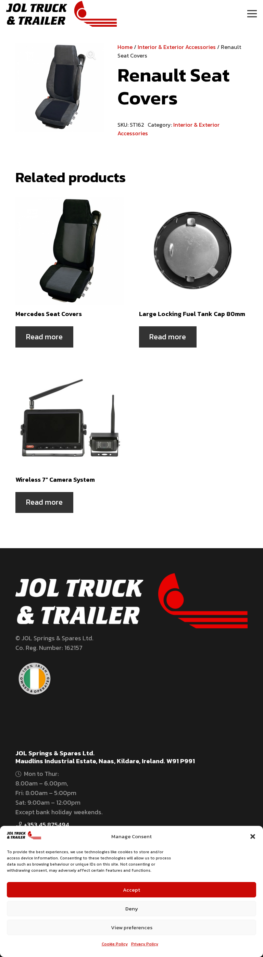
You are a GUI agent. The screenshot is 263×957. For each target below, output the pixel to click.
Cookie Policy (115, 944)
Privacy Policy (144, 944)
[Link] (61, 14)
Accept (131, 890)
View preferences (131, 927)
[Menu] (252, 13)
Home (125, 47)
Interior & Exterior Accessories (177, 47)
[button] (252, 836)
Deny (131, 908)
